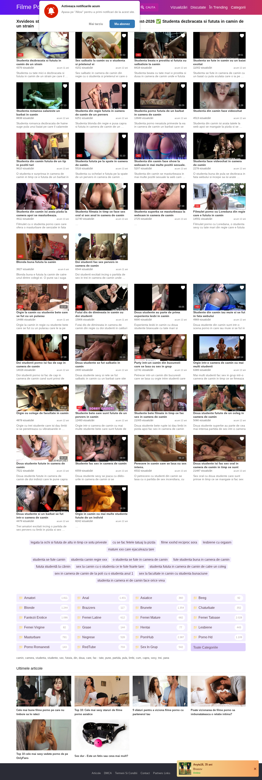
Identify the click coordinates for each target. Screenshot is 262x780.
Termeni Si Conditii (126, 773)
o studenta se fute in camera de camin (140, 559)
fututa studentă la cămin (53, 566)
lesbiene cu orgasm (217, 542)
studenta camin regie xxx (89, 559)
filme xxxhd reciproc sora (179, 542)
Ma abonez (122, 24)
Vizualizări (179, 7)
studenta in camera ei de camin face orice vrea (131, 580)
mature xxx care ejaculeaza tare (131, 549)
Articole (96, 773)
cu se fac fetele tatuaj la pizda (134, 542)
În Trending (218, 7)
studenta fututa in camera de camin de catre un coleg (188, 566)
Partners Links (161, 773)
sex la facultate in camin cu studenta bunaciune (173, 573)
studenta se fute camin (49, 559)
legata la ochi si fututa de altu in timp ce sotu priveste (69, 542)
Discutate (198, 7)
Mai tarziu (96, 24)
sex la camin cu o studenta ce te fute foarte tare (110, 566)
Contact (145, 773)
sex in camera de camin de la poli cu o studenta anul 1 (94, 573)
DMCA (108, 773)
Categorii (238, 7)
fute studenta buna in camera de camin (201, 559)
